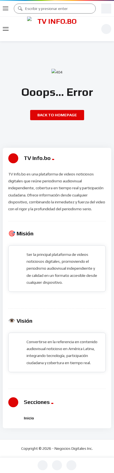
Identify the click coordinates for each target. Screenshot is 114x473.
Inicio (29, 418)
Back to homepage (57, 115)
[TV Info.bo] (54, 29)
